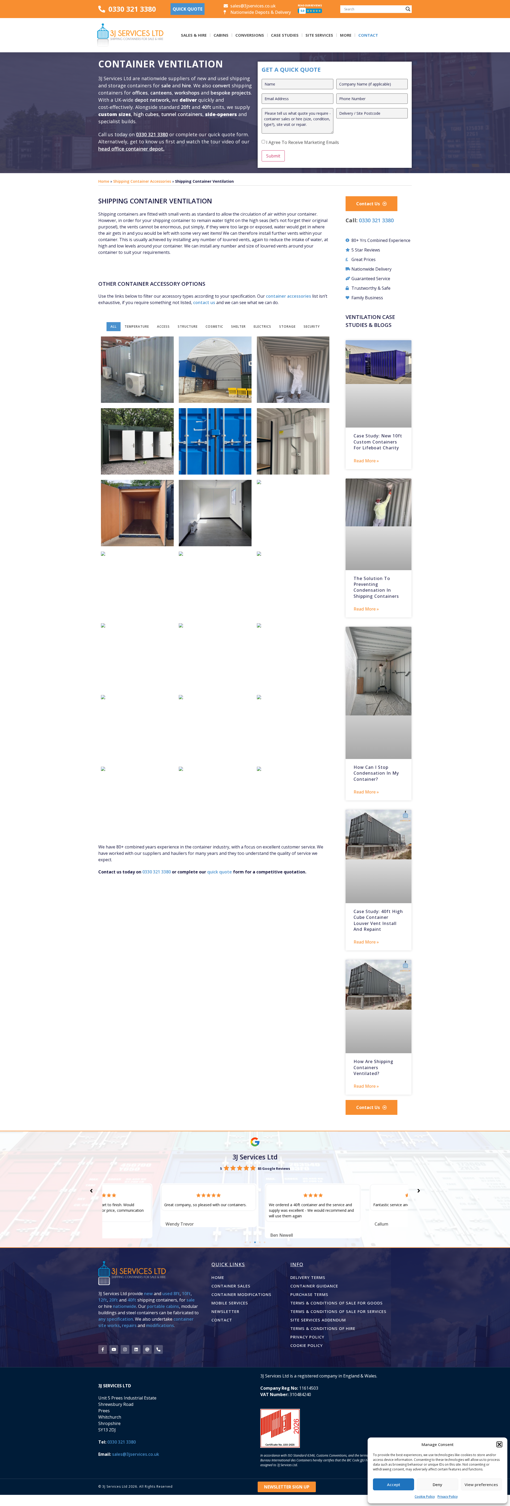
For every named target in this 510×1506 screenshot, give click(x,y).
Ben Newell (223, 1235)
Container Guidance (314, 1286)
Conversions (249, 35)
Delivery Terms (307, 1277)
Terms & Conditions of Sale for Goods (336, 1303)
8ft (176, 1293)
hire (186, 85)
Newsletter (225, 1311)
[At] (147, 1349)
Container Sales (230, 1286)
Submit (273, 156)
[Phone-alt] (158, 1349)
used (167, 1293)
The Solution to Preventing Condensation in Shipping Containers (376, 587)
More (345, 35)
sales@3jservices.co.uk (135, 1454)
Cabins (221, 35)
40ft (206, 107)
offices (140, 92)
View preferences (481, 1484)
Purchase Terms (309, 1294)
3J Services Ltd (255, 1156)
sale (166, 85)
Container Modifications (241, 1294)
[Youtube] (113, 1349)
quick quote (219, 872)
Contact (368, 35)
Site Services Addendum (318, 1319)
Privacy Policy (447, 1496)
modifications (160, 1325)
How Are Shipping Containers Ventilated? (373, 1067)
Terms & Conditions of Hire (322, 1328)
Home (103, 181)
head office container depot (130, 149)
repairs (129, 1325)
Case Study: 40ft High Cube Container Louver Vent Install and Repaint (378, 920)
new (148, 1293)
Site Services (319, 35)
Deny (437, 1484)
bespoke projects (231, 92)
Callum (323, 1224)
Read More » (366, 461)
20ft (185, 107)
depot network (152, 100)
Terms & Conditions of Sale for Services (338, 1311)
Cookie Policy (425, 1496)
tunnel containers (181, 114)
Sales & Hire (194, 35)
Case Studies (285, 35)
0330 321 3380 (152, 134)
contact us (204, 302)
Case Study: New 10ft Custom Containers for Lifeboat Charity (378, 442)
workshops (187, 92)
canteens (161, 92)
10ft (186, 1293)
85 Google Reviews (274, 1168)
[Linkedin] (136, 1349)
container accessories (288, 296)
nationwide (124, 1306)
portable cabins (163, 1306)
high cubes (146, 114)
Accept (393, 1484)
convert (222, 85)
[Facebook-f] (102, 1349)
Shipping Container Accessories (142, 181)
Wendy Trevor (122, 1224)
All (113, 326)
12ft (102, 1300)
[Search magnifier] (408, 9)
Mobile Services (229, 1303)
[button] (499, 1444)
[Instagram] (125, 1349)
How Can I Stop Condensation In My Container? (376, 773)
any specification (115, 1319)
